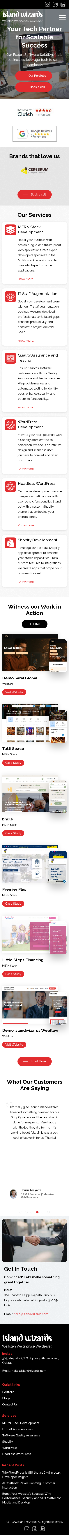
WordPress (9, 1448)
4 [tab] (37, 1212)
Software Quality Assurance (21, 1435)
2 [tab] (26, 1212)
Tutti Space (13, 748)
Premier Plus (14, 889)
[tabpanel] (34, 1149)
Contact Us (10, 1404)
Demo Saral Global (19, 678)
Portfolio (8, 1392)
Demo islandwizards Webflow (30, 1030)
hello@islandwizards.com (31, 1314)
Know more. (26, 469)
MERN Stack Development (20, 1423)
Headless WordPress (16, 1454)
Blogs (6, 1398)
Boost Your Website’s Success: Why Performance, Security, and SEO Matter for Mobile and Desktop (31, 1498)
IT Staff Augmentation (17, 1429)
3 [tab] (32, 1212)
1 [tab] (21, 1212)
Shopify (7, 1441)
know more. (26, 279)
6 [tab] (48, 1212)
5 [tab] (43, 1212)
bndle (7, 819)
